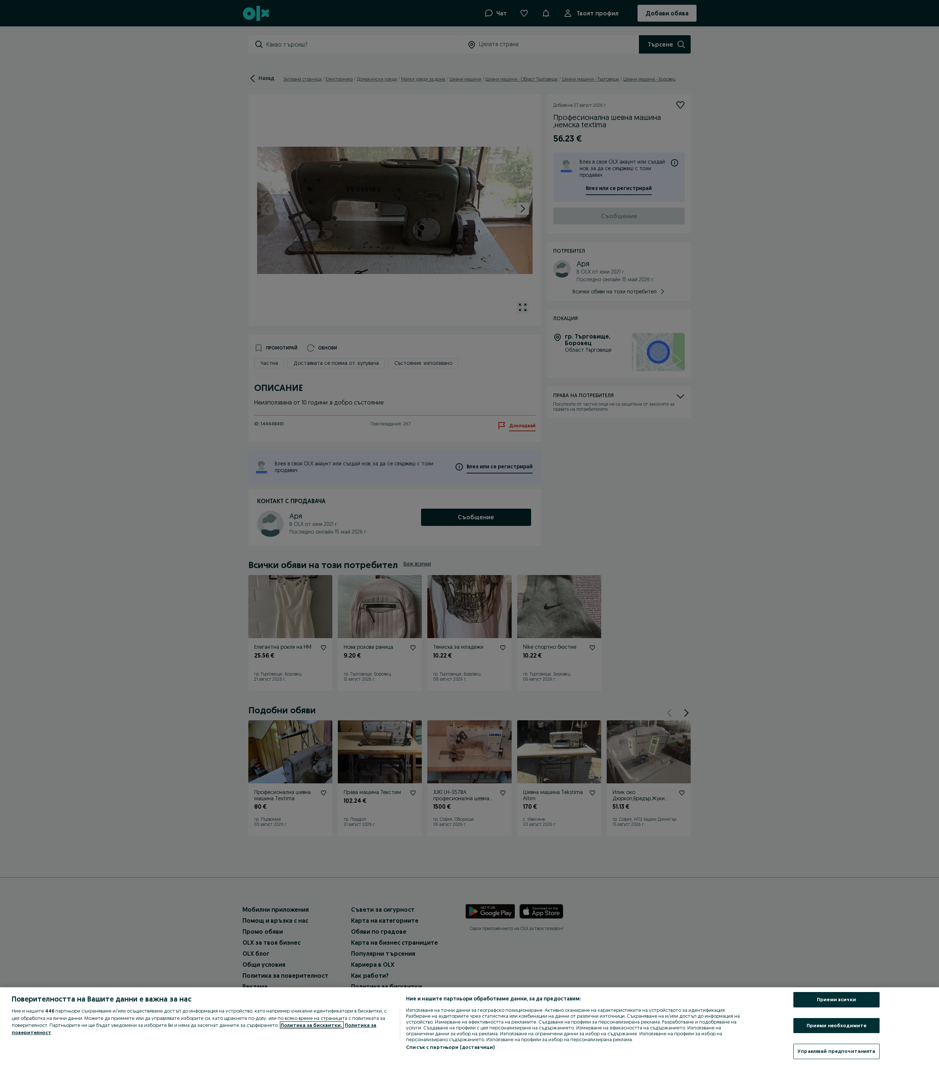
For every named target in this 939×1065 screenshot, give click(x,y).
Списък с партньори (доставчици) (450, 1047)
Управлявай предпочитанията (836, 1051)
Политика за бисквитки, (312, 1025)
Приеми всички (836, 999)
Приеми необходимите (836, 1025)
